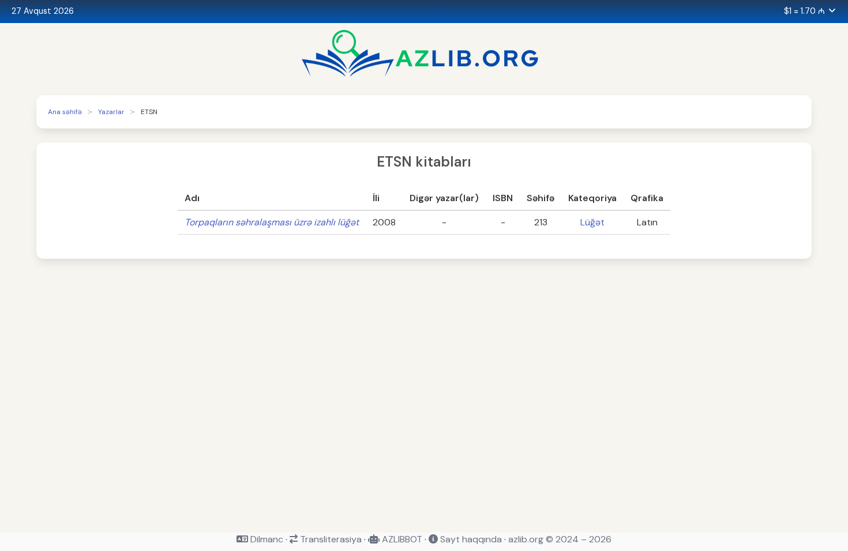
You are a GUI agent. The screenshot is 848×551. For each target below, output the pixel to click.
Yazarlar (111, 111)
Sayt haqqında (470, 539)
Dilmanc (265, 539)
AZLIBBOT (401, 539)
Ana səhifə (65, 111)
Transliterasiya (330, 539)
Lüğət (592, 222)
